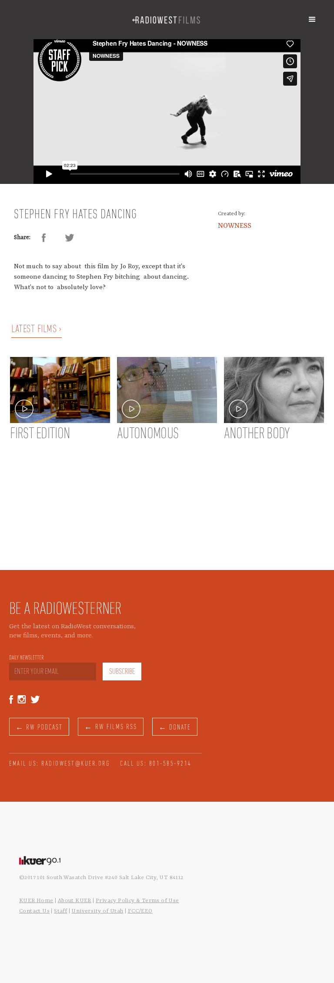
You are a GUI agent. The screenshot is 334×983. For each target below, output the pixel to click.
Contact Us (34, 911)
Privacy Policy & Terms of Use (137, 900)
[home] (166, 19)
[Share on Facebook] (43, 238)
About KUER (74, 900)
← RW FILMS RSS (110, 727)
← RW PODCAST (39, 727)
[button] (312, 20)
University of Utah (97, 911)
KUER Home (36, 900)
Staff (60, 911)
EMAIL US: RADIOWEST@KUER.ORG (59, 763)
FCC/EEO (140, 911)
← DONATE (175, 727)
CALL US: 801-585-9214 (156, 763)
